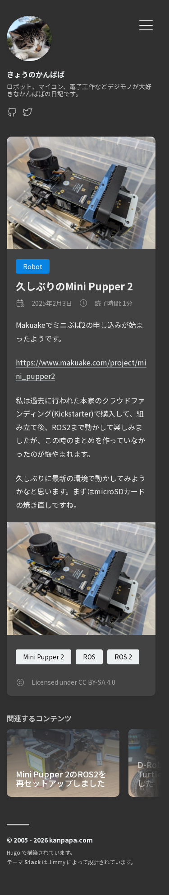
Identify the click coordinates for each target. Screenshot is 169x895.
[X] (27, 114)
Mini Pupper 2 (43, 656)
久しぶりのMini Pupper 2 (74, 286)
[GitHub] (12, 114)
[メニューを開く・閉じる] (146, 24)
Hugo (13, 852)
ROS (89, 656)
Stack (32, 862)
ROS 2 (123, 656)
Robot (32, 266)
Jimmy (57, 862)
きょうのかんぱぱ (35, 74)
